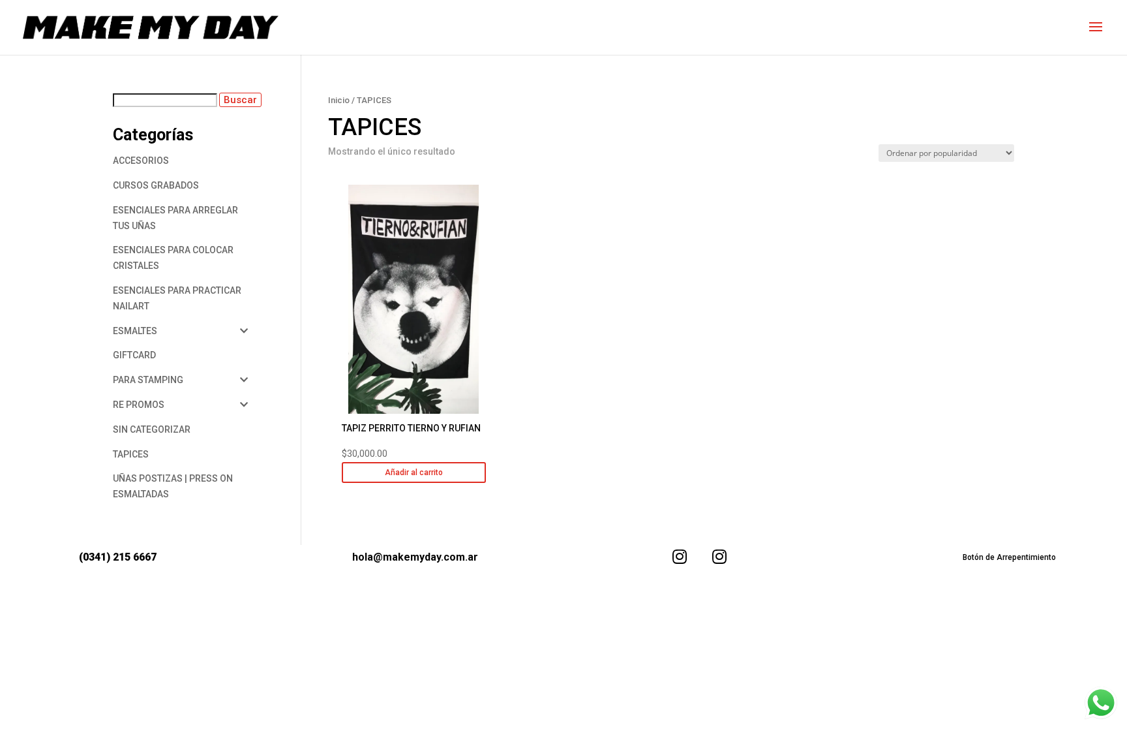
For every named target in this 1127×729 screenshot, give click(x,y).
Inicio (339, 100)
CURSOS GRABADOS (156, 185)
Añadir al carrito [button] (414, 472)
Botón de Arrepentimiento (1009, 557)
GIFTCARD (134, 355)
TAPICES (131, 454)
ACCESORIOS (141, 160)
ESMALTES (135, 331)
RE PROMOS (138, 404)
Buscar (240, 100)
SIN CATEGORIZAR (151, 429)
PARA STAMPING (148, 380)
